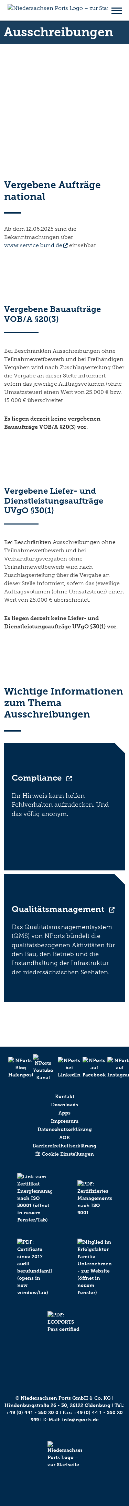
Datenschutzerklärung (64, 1129)
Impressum (64, 1121)
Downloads (64, 1105)
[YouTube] (40, 1067)
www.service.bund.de (33, 245)
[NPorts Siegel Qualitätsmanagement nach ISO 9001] (95, 1205)
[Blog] (15, 1068)
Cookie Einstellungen (67, 1154)
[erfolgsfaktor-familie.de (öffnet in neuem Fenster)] (95, 1275)
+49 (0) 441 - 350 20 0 (32, 1412)
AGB (64, 1138)
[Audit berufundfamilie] (34, 1275)
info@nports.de (80, 1420)
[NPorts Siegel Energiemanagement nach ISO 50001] (34, 1206)
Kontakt (64, 1096)
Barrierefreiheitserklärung (64, 1146)
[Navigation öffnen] (116, 10)
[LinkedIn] (65, 1068)
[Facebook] (89, 1068)
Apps (64, 1113)
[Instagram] (114, 1068)
